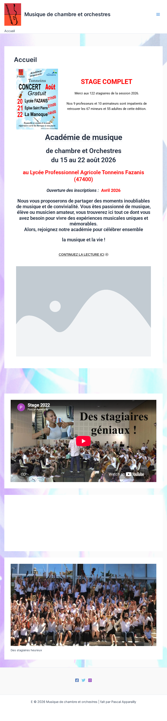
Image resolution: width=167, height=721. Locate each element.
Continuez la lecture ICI (81, 254)
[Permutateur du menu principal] (158, 14)
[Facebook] (77, 680)
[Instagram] (90, 680)
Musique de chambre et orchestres (67, 14)
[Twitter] (83, 680)
